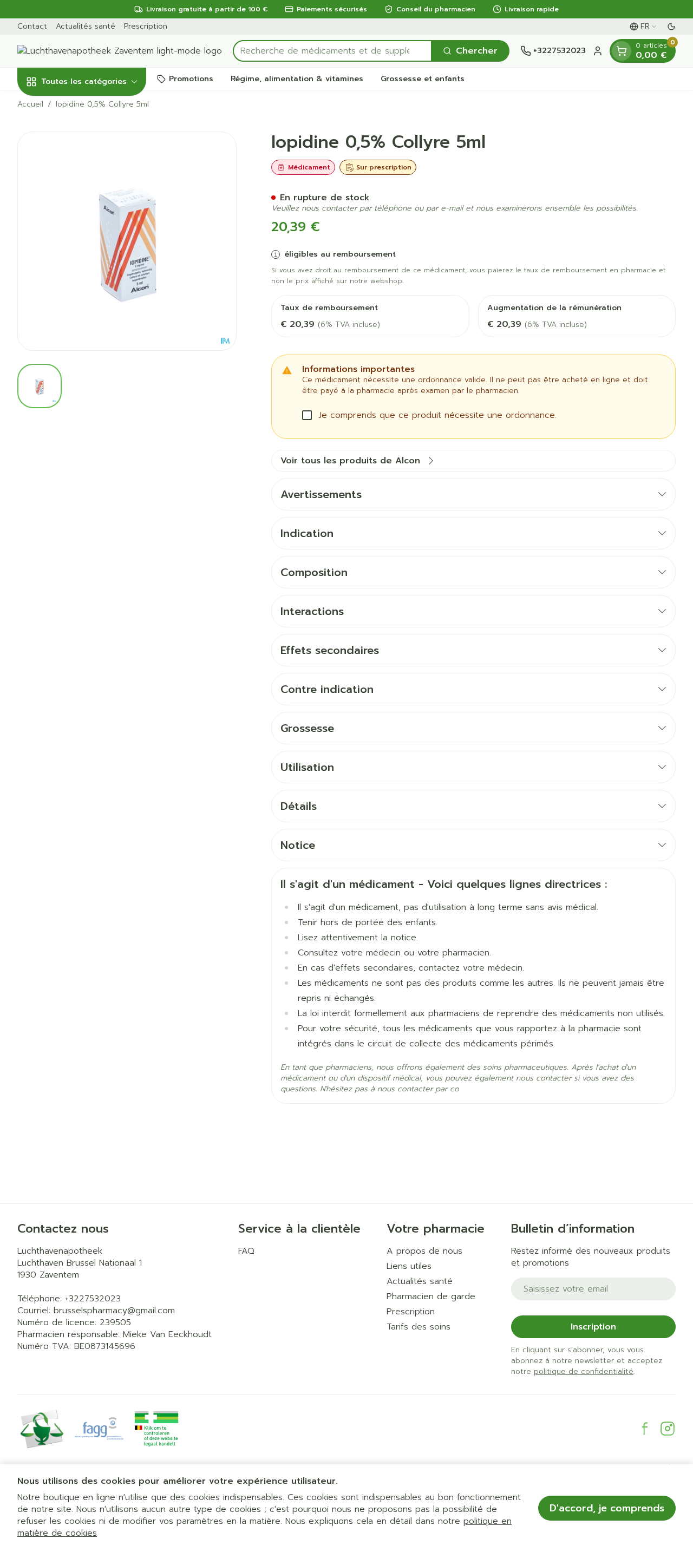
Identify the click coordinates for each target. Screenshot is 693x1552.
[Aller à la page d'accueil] (119, 51)
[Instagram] (667, 1428)
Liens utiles (409, 1266)
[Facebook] (645, 1428)
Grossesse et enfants (423, 78)
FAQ (246, 1251)
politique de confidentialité (583, 1371)
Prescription (145, 26)
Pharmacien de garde (431, 1296)
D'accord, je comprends (607, 1508)
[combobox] (332, 51)
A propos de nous (424, 1251)
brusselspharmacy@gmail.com (114, 1310)
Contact (32, 26)
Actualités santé (85, 26)
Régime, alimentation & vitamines (297, 78)
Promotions (191, 78)
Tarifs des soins (418, 1327)
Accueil (30, 104)
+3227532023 (93, 1298)
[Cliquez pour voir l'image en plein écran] (127, 241)
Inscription (593, 1326)
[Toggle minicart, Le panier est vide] (621, 51)
